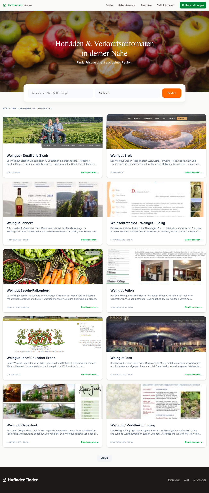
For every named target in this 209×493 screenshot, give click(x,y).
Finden (172, 93)
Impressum (174, 479)
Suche (109, 5)
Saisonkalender (127, 5)
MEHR (104, 458)
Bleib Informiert (165, 5)
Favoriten (146, 5)
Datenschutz (199, 479)
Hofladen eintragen (193, 5)
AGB (186, 479)
